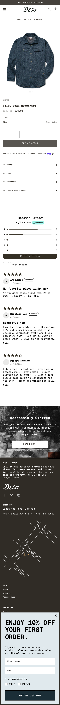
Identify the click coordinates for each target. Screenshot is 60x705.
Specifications (9, 182)
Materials (7, 173)
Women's (7, 593)
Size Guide (51, 122)
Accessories (9, 597)
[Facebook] (4, 495)
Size (30, 122)
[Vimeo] (11, 495)
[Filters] (6, 264)
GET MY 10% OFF (30, 695)
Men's (5, 589)
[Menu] (4, 9)
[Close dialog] (56, 616)
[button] (30, 229)
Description (8, 165)
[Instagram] (18, 495)
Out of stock (30, 143)
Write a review (30, 256)
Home (19, 19)
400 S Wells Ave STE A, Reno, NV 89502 (28, 513)
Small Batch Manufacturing (14, 190)
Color (5, 117)
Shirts (6, 100)
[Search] (49, 9)
